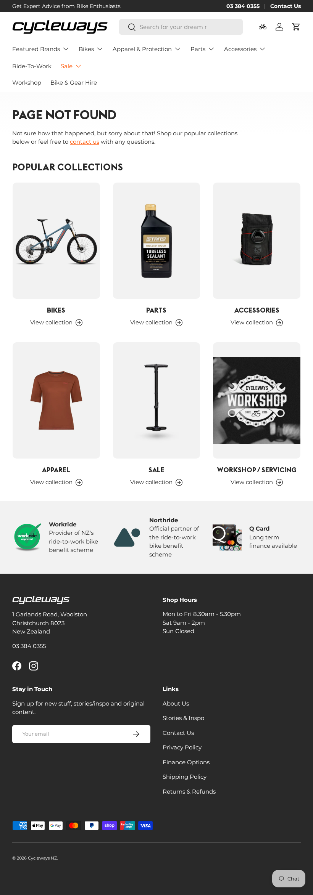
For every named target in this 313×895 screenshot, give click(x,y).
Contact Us (285, 6)
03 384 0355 (243, 6)
